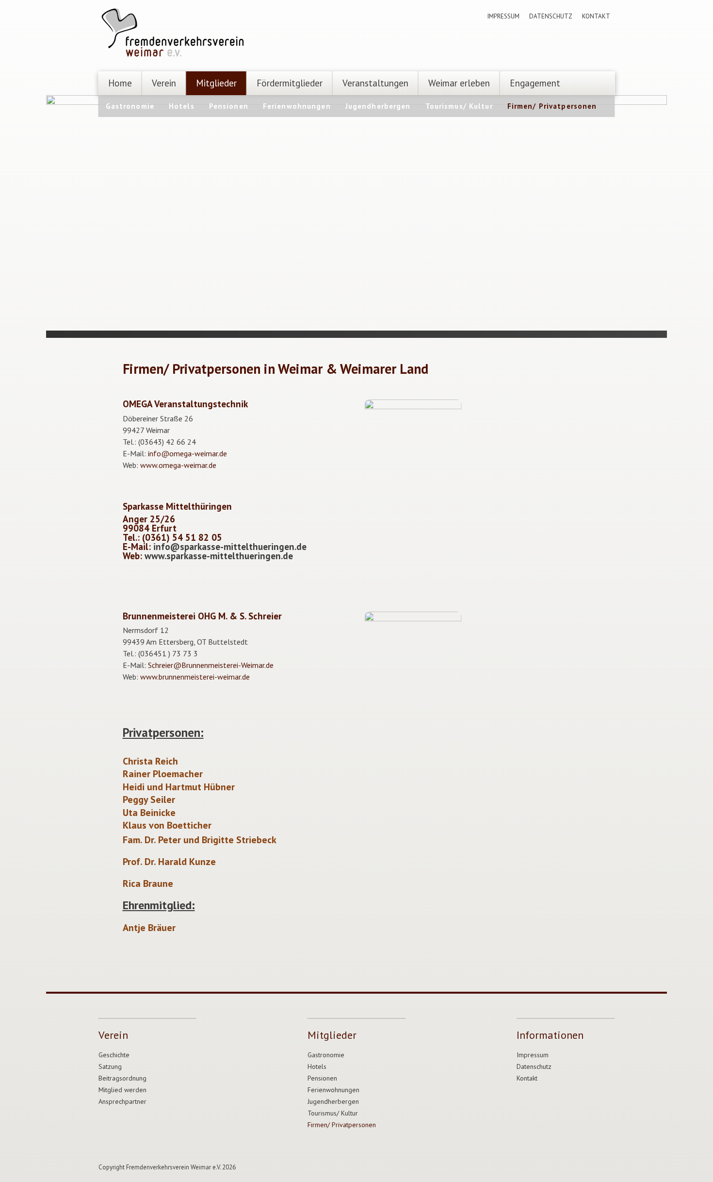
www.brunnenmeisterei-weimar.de (195, 677)
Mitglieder (216, 83)
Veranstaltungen (375, 83)
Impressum (503, 16)
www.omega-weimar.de (178, 465)
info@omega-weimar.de (187, 453)
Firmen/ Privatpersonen (552, 106)
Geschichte (114, 1055)
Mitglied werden (122, 1090)
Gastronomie (130, 106)
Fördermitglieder (290, 83)
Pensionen (228, 106)
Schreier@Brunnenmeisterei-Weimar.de (211, 665)
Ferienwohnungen (297, 106)
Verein (164, 83)
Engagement (535, 83)
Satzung (110, 1067)
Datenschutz (550, 16)
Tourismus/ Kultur (459, 106)
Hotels (181, 106)
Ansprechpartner (122, 1102)
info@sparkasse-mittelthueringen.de (230, 546)
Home (120, 83)
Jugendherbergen (378, 106)
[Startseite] (173, 34)
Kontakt (596, 16)
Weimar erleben (459, 83)
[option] (356, 213)
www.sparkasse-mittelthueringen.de (219, 556)
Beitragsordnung (122, 1078)
